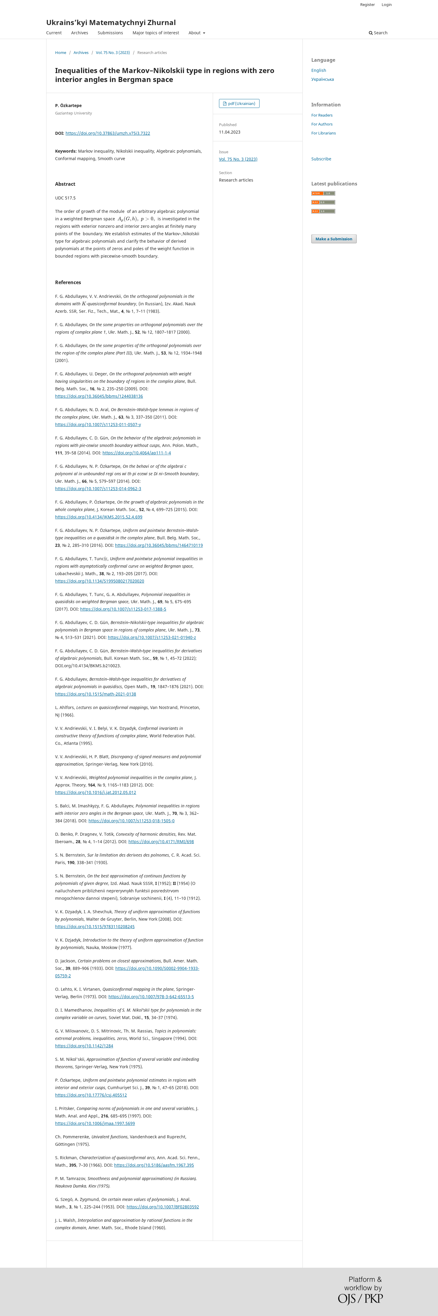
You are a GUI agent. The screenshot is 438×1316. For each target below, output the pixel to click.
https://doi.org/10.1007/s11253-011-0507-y (98, 424)
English (318, 70)
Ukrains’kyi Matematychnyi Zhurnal (111, 22)
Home (60, 52)
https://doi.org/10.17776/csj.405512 (91, 1095)
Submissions (110, 32)
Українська (322, 79)
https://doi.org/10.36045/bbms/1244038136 (99, 396)
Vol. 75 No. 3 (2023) (113, 52)
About (195, 32)
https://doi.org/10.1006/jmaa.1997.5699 (95, 1123)
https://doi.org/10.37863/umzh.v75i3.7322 (108, 133)
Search (380, 32)
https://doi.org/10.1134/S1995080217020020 (99, 581)
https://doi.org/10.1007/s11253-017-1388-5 (123, 609)
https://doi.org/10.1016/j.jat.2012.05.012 (95, 792)
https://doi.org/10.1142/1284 (84, 1046)
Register (367, 4)
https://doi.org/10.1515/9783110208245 (95, 926)
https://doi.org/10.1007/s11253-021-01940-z (152, 637)
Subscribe (321, 159)
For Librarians (323, 133)
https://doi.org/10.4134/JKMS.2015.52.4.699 (98, 517)
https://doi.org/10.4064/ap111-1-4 (136, 453)
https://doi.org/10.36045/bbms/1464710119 (159, 545)
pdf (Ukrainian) (241, 103)
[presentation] (128, 219)
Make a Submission (334, 238)
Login (387, 4)
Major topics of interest (156, 32)
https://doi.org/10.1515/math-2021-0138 (95, 694)
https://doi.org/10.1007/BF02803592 (163, 1207)
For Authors (322, 124)
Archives (79, 32)
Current (54, 32)
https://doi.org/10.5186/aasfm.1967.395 (154, 1165)
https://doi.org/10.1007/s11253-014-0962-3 (98, 488)
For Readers (322, 115)
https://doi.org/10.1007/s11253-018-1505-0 (131, 820)
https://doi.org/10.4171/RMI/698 (161, 841)
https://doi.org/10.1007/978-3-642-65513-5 (151, 996)
